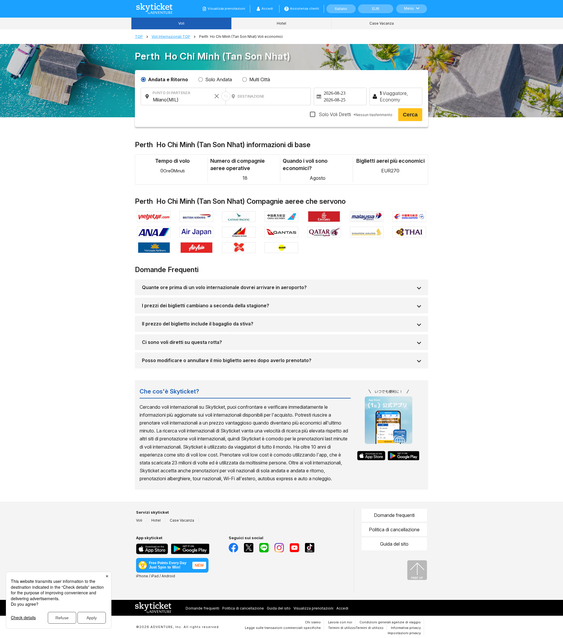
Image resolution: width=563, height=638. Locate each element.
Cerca (410, 115)
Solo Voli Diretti (355, 114)
